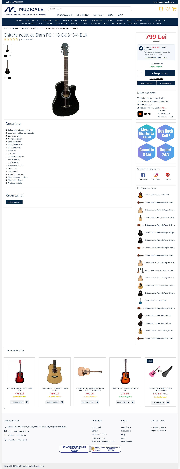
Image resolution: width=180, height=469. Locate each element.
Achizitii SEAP (126, 441)
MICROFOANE (96, 20)
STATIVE (109, 20)
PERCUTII (74, 23)
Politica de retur (98, 438)
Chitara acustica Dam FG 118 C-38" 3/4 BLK (61, 28)
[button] (74, 448)
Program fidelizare (158, 430)
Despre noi (96, 427)
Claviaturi (46, 20)
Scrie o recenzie (27, 39)
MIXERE (84, 20)
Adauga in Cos (160, 73)
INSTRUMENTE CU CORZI (31, 23)
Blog (110, 14)
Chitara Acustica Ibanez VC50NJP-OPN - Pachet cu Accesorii (90, 389)
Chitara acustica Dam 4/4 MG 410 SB (125, 389)
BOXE (57, 20)
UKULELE (119, 20)
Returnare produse (158, 427)
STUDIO (48, 23)
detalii (162, 108)
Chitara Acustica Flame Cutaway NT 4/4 (55, 389)
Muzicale (18, 466)
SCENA (84, 23)
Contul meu (126, 427)
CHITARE (18, 20)
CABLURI (138, 20)
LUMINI (157, 20)
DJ (164, 20)
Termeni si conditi (99, 434)
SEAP (120, 14)
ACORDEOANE (61, 23)
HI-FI (105, 23)
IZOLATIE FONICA (118, 23)
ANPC (123, 438)
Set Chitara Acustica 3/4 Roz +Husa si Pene (160, 389)
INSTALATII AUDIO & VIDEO (151, 23)
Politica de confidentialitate (103, 441)
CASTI (147, 20)
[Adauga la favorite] (27, 402)
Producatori (64, 14)
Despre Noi (83, 14)
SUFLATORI (95, 23)
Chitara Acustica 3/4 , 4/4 (31, 28)
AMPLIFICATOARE (70, 20)
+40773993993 (17, 2)
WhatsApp (166, 83)
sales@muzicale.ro (166, 2)
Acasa (6, 28)
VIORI (129, 20)
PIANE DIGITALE (32, 20)
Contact (98, 14)
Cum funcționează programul (155, 57)
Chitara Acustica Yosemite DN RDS (19, 389)
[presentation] (4, 408)
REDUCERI (132, 23)
